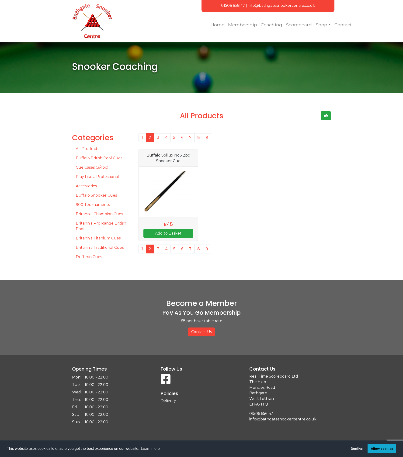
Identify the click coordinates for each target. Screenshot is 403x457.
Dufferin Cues (89, 257)
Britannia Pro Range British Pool (101, 226)
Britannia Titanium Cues (98, 238)
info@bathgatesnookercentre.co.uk (281, 5)
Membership (242, 24)
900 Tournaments (93, 204)
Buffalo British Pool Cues (99, 158)
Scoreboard (299, 24)
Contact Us (201, 332)
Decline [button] (357, 448)
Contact (343, 24)
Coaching (271, 24)
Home (217, 24)
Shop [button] (321, 24)
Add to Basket (168, 233)
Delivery (168, 401)
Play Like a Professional (97, 176)
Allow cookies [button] (382, 448)
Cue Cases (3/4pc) (92, 167)
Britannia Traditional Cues (100, 247)
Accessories (86, 186)
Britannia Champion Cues (99, 214)
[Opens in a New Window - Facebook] (165, 382)
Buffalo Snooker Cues (96, 195)
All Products (87, 149)
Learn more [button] (150, 448)
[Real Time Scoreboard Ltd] (135, 21)
